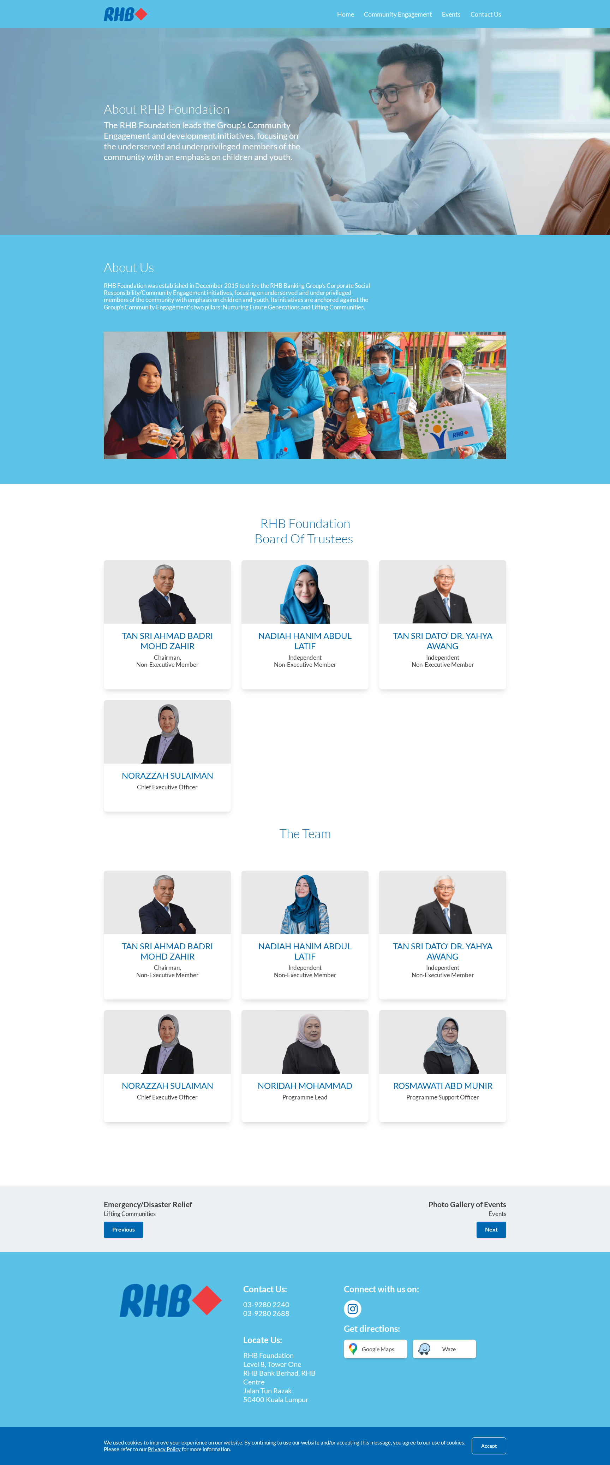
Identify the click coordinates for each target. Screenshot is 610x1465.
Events (451, 14)
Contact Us (486, 14)
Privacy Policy (164, 1449)
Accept (489, 1446)
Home (345, 14)
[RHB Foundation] (126, 14)
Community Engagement (398, 14)
